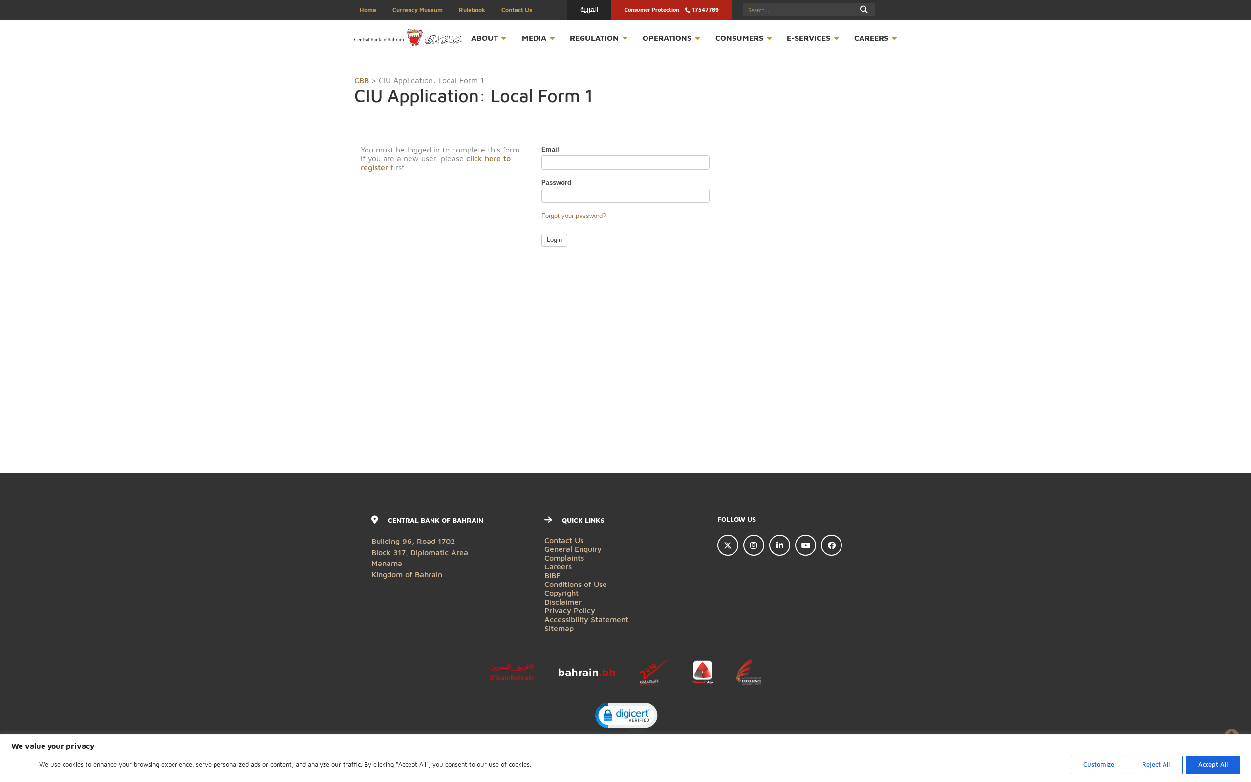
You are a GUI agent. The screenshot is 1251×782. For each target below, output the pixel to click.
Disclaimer (563, 601)
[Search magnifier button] (864, 9)
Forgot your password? (573, 216)
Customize (1098, 764)
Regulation (594, 37)
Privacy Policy (569, 610)
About (484, 37)
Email (550, 149)
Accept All (1213, 764)
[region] (625, 758)
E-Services (808, 37)
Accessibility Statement (586, 619)
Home (368, 10)
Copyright (561, 592)
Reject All (1156, 764)
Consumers (739, 37)
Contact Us (516, 10)
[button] (626, 716)
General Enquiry (573, 548)
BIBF (552, 575)
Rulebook (472, 10)
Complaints (564, 557)
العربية (589, 9)
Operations (667, 37)
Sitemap (559, 627)
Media (534, 37)
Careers (871, 37)
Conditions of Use (575, 583)
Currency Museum (417, 10)
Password (556, 182)
